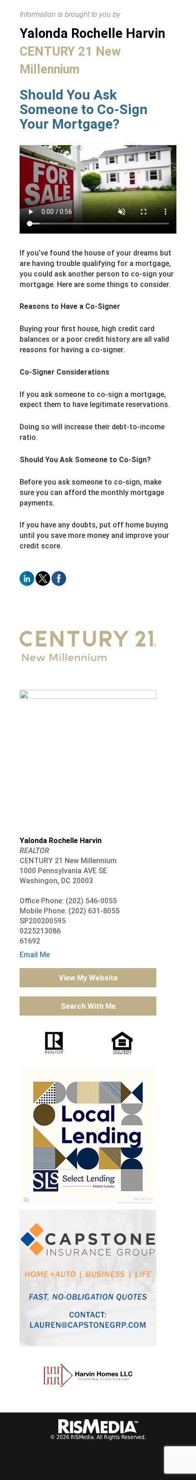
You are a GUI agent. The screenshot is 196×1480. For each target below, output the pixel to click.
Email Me (35, 954)
